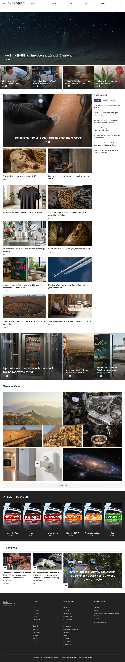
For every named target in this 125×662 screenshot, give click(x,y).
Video (54, 3)
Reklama (96, 607)
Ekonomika (67, 641)
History (35, 638)
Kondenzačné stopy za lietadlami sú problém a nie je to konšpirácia (106, 144)
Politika (66, 638)
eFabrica (90, 657)
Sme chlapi (36, 632)
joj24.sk (66, 610)
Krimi (65, 635)
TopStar (36, 629)
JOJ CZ (35, 616)
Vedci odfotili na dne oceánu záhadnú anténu (107, 106)
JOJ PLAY (36, 610)
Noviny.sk (66, 607)
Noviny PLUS (67, 613)
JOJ (34, 607)
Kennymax (73, 657)
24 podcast (67, 626)
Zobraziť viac (63, 485)
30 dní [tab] (113, 100)
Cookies (96, 619)
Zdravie (35, 635)
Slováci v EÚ (67, 645)
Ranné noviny (67, 620)
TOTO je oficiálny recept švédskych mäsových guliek (106, 114)
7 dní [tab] (105, 100)
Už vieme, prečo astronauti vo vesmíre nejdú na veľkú (107, 136)
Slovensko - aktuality (70, 629)
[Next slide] (10, 341)
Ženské (35, 626)
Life (86, 3)
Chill (103, 3)
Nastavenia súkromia (100, 622)
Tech (70, 3)
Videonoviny (67, 616)
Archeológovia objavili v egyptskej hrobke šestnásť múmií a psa (106, 121)
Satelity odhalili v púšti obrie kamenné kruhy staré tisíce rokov (107, 129)
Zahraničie (67, 632)
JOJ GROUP (36, 620)
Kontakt (96, 610)
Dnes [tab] (97, 100)
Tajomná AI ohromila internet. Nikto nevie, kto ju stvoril (106, 151)
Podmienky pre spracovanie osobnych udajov (106, 614)
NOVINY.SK (34, 3)
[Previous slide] (5, 341)
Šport (35, 623)
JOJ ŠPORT (36, 613)
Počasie (35, 641)
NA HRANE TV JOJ (68, 623)
